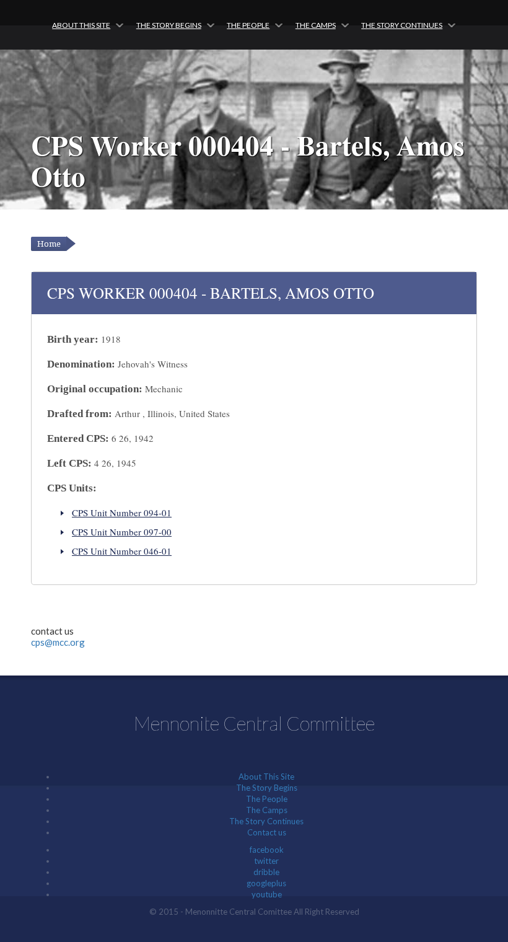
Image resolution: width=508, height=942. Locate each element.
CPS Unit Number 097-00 (122, 532)
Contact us (266, 832)
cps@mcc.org (58, 642)
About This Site (81, 25)
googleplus (266, 883)
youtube (267, 894)
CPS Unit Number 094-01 (122, 512)
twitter (266, 861)
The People (248, 25)
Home (49, 244)
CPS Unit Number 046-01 (122, 551)
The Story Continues (401, 25)
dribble (266, 872)
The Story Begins (168, 25)
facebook (267, 850)
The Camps (316, 25)
